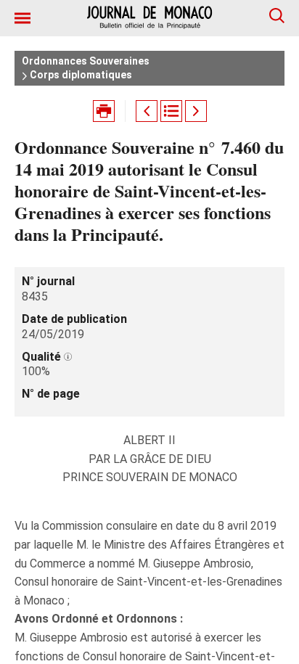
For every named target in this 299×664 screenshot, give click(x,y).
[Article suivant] (196, 111)
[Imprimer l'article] (104, 111)
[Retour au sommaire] (171, 111)
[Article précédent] (146, 111)
